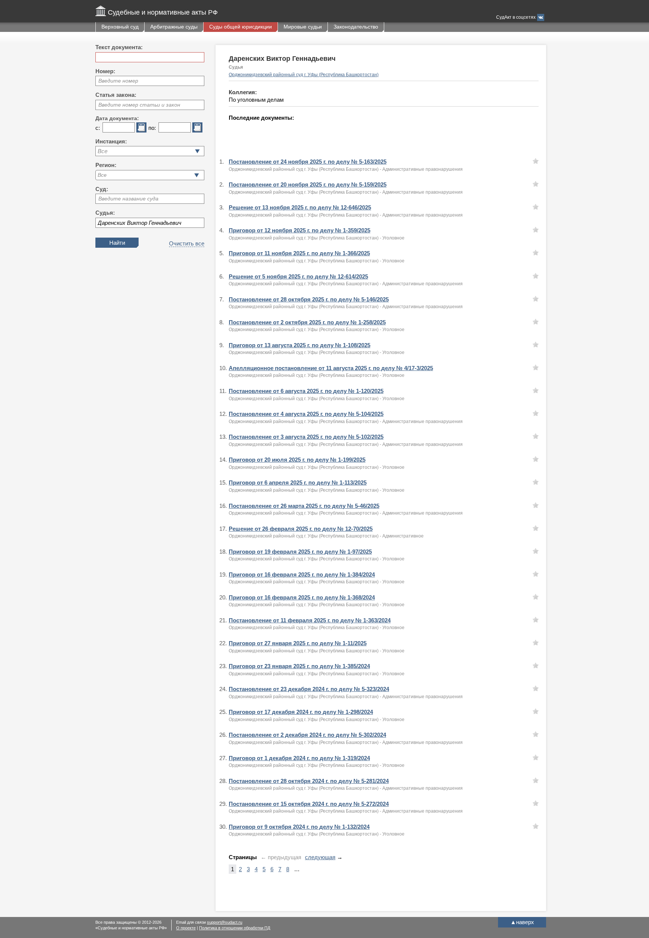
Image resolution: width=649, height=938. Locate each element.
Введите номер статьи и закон (139, 105)
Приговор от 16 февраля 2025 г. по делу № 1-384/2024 (302, 574)
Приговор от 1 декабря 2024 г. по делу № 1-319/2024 (299, 758)
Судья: (105, 212)
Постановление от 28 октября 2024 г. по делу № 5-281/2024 (309, 781)
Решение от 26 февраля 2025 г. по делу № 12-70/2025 (301, 528)
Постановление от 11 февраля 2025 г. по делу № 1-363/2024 (310, 620)
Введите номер (118, 81)
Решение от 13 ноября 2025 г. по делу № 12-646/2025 (300, 207)
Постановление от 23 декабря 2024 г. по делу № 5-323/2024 (309, 689)
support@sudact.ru (224, 922)
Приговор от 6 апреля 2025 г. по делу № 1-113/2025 (298, 482)
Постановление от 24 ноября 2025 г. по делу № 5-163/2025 (307, 161)
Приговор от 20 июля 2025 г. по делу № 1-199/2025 (297, 459)
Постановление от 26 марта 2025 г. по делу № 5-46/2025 (304, 506)
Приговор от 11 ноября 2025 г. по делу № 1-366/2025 (299, 253)
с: (97, 128)
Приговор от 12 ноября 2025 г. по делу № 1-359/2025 (299, 230)
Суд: (101, 189)
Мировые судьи (303, 27)
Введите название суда (128, 199)
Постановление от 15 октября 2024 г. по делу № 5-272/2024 (309, 804)
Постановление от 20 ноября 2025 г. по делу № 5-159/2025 (307, 184)
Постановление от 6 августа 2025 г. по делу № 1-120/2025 (306, 391)
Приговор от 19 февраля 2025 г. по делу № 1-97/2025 (300, 551)
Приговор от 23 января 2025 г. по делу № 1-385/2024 (299, 666)
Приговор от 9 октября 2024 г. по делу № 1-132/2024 (299, 827)
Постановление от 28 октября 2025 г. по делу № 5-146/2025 (309, 299)
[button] (196, 175)
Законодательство (356, 27)
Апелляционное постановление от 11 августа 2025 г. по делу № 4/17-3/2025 (331, 368)
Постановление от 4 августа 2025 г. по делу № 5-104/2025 (306, 414)
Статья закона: (115, 95)
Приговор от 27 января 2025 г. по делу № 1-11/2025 (298, 643)
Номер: (105, 71)
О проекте (186, 928)
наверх (522, 922)
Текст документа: (119, 47)
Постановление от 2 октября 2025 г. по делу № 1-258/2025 (307, 322)
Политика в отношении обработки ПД (234, 928)
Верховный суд (120, 27)
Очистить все (186, 243)
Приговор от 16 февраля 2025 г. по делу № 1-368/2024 (302, 597)
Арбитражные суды (174, 27)
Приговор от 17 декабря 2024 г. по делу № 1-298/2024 (301, 712)
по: (152, 128)
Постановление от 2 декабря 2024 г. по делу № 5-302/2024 (307, 735)
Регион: (105, 165)
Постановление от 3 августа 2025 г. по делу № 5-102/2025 (306, 437)
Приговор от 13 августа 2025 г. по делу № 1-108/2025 (299, 345)
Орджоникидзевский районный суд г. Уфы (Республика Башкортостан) (304, 74)
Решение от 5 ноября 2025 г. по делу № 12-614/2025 (298, 276)
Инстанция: (111, 141)
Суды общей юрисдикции (240, 27)
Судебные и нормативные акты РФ (163, 12)
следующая (320, 857)
